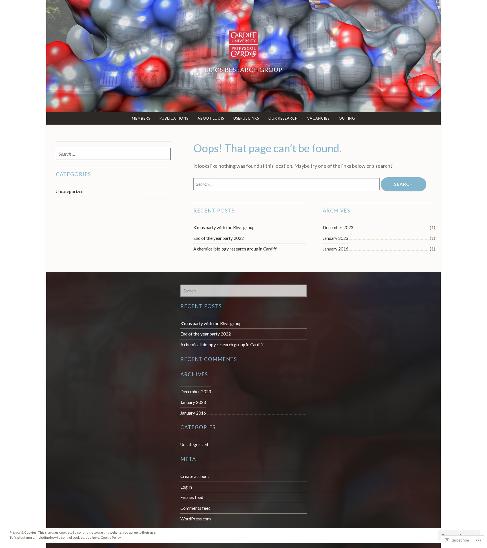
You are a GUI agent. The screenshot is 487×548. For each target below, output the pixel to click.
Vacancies (318, 118)
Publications (174, 118)
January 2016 (335, 248)
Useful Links (246, 118)
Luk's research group (243, 69)
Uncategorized (69, 191)
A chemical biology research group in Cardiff (235, 248)
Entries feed (191, 497)
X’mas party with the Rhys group (223, 227)
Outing (347, 118)
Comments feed (195, 508)
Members (141, 118)
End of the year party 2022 (218, 238)
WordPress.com (195, 518)
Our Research (283, 118)
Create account (194, 476)
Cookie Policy (111, 537)
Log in (186, 486)
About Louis (211, 118)
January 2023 (335, 238)
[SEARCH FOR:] (286, 184)
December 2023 (338, 227)
